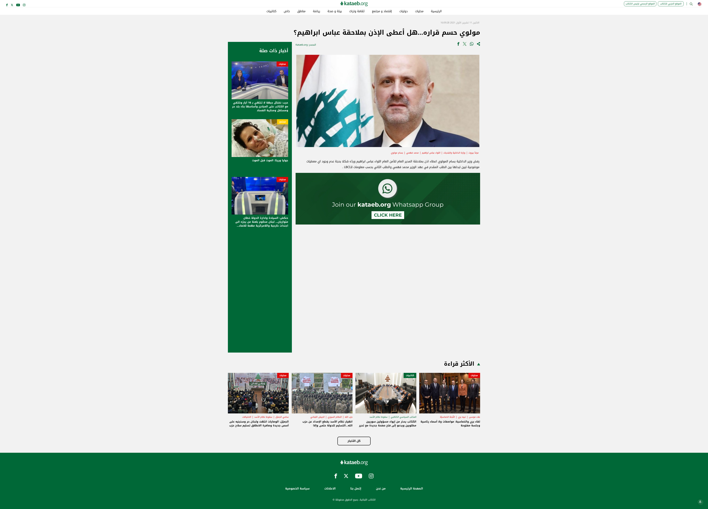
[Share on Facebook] (458, 45)
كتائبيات (271, 11)
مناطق (301, 11)
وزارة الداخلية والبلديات (454, 153)
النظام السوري (335, 417)
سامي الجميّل (282, 417)
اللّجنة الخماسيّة (447, 417)
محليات (419, 11)
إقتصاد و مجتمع (382, 11)
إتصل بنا (355, 488)
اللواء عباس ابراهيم (431, 153)
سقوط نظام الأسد (378, 417)
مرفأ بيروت (473, 153)
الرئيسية (436, 11)
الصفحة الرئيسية (411, 488)
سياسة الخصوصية (297, 488)
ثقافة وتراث (357, 11)
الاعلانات (330, 488)
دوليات (403, 11)
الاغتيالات (246, 417)
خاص (287, 11)
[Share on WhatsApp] (471, 45)
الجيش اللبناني (317, 417)
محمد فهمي (412, 153)
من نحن (381, 488)
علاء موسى (474, 417)
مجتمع (282, 122)
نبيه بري (462, 417)
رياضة (316, 11)
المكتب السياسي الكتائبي (403, 417)
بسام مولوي (397, 153)
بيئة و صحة (334, 11)
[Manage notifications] (700, 502)
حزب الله (349, 417)
